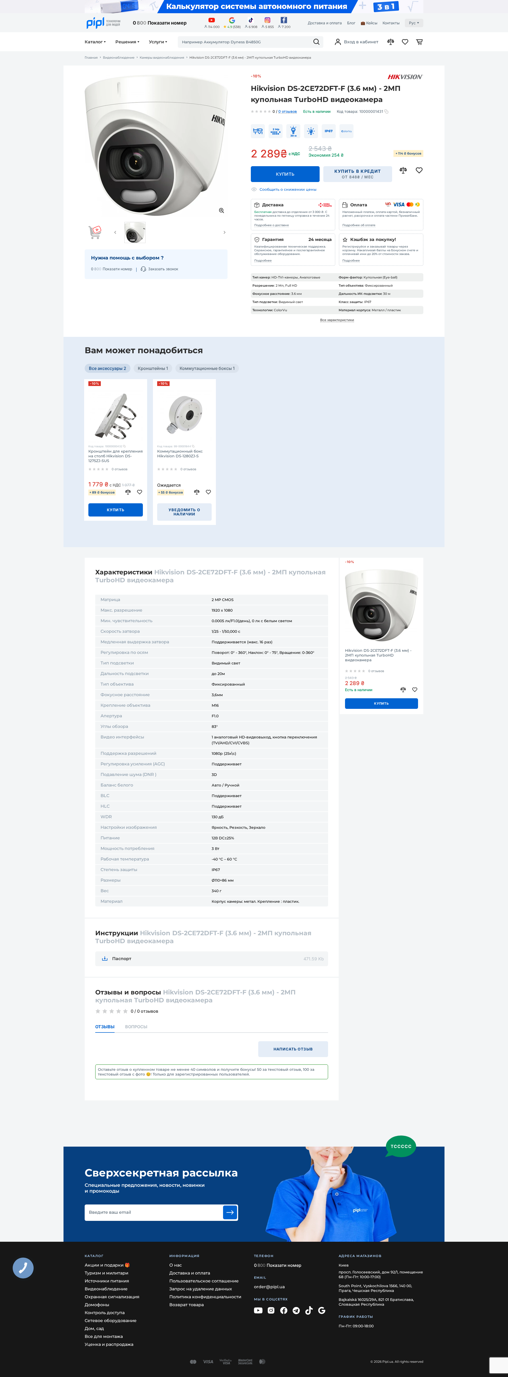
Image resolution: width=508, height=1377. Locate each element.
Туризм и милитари (106, 1273)
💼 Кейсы (369, 23)
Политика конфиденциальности (205, 1296)
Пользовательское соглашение (204, 1280)
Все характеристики (337, 320)
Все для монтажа (104, 1336)
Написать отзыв (293, 1049)
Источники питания (107, 1280)
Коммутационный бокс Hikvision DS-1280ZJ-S (180, 453)
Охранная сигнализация (112, 1296)
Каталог (94, 42)
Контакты (391, 23)
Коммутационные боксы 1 (207, 368)
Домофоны (97, 1304)
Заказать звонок (163, 269)
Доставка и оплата (325, 23)
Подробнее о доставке (271, 225)
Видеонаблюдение (118, 57)
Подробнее (263, 260)
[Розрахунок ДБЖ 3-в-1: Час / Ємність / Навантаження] (254, 6)
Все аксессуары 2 (107, 368)
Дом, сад (94, 1328)
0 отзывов (287, 112)
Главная (91, 57)
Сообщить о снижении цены (288, 189)
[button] (115, 232)
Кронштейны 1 (153, 368)
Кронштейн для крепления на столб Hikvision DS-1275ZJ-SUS (115, 456)
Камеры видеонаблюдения (162, 57)
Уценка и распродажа (109, 1344)
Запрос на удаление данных (200, 1288)
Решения (125, 42)
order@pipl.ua (269, 1286)
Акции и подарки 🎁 (107, 1265)
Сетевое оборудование (111, 1320)
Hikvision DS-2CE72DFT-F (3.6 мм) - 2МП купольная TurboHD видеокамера (378, 655)
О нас (175, 1265)
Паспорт (121, 958)
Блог (351, 23)
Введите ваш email (110, 1212)
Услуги (156, 42)
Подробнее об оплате (358, 225)
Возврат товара (186, 1304)
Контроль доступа (105, 1312)
